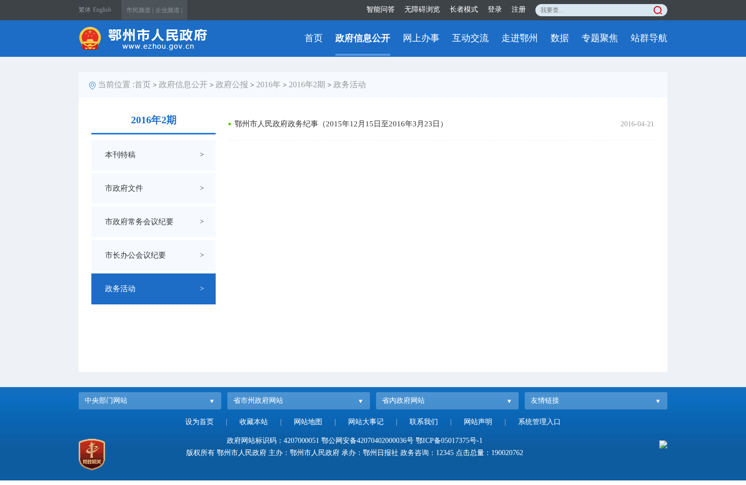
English (102, 9)
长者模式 (464, 9)
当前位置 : (116, 84)
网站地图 (308, 422)
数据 (560, 38)
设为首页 (199, 422)
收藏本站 (254, 422)
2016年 (268, 84)
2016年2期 (307, 84)
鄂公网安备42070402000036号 (367, 440)
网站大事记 (366, 422)
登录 (495, 9)
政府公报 (232, 84)
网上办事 (421, 38)
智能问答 (380, 9)
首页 (313, 38)
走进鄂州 (519, 38)
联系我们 (424, 422)
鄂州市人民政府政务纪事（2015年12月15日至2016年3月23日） (341, 124)
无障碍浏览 (422, 9)
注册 (519, 9)
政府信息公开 (362, 38)
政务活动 (349, 84)
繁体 (85, 9)
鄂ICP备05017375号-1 (449, 440)
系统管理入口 (539, 422)
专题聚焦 (600, 38)
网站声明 (478, 422)
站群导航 (649, 38)
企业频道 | (168, 10)
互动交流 (470, 38)
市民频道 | (139, 10)
